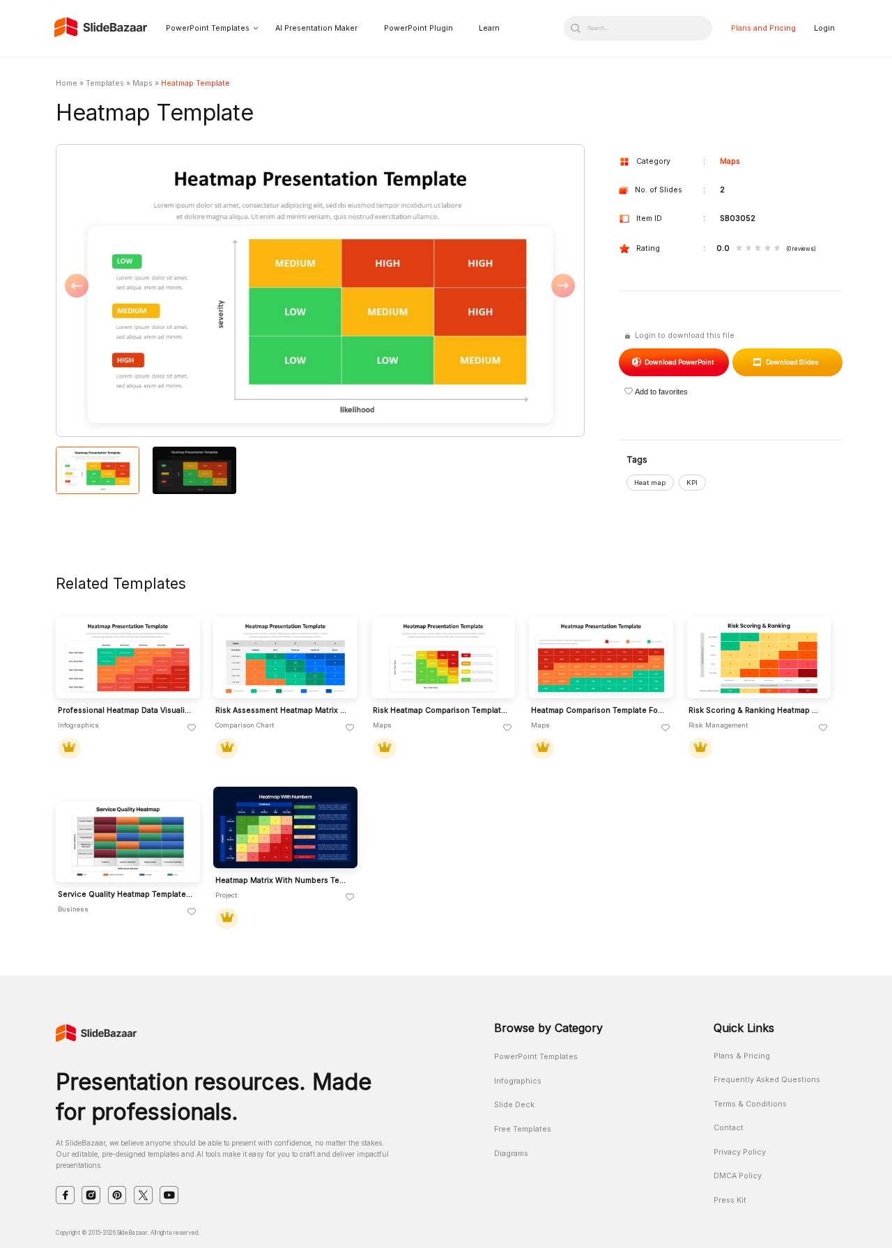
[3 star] (758, 249)
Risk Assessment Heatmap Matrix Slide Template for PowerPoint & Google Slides (283, 711)
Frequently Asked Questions (767, 1079)
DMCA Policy (738, 1175)
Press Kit (730, 1200)
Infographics (517, 1081)
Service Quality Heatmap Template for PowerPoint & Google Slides (126, 895)
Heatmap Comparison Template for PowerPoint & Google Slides (599, 711)
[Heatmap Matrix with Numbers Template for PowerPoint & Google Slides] (285, 827)
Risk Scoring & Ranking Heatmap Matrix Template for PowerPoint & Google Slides (756, 711)
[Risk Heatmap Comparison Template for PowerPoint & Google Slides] (443, 657)
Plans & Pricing (742, 1056)
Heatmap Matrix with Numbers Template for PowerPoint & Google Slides (283, 881)
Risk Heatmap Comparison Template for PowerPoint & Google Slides (441, 711)
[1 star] (739, 249)
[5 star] (777, 249)
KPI (692, 482)
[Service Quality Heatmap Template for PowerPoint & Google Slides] (128, 842)
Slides (792, 362)
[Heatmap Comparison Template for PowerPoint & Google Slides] (601, 657)
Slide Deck (514, 1104)
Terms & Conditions (750, 1104)
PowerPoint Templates (207, 28)
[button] (188, 291)
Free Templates (522, 1129)
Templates (105, 83)
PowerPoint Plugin (418, 28)
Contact (729, 1127)
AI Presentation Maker (316, 28)
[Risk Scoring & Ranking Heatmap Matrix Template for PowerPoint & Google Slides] (759, 657)
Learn (489, 28)
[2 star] (749, 249)
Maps (142, 83)
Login (824, 28)
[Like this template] (191, 728)
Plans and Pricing (763, 28)
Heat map (650, 482)
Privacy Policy (740, 1152)
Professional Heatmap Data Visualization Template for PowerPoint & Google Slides (126, 711)
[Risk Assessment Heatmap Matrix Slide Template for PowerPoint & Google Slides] (285, 657)
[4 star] (767, 249)
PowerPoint (679, 362)
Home (66, 83)
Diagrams (511, 1153)
